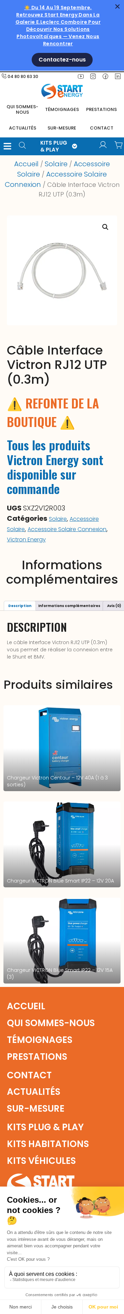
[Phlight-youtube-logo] (80, 76)
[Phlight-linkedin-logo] (117, 76)
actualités (22, 128)
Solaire (56, 164)
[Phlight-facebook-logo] (105, 76)
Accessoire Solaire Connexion (67, 529)
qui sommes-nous (51, 1023)
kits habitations (48, 1144)
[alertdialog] (62, 35)
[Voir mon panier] (118, 145)
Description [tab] (19, 605)
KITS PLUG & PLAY (53, 146)
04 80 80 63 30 (23, 76)
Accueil (26, 164)
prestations (101, 109)
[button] (7, 146)
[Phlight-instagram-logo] (93, 76)
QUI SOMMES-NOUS (22, 109)
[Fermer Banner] (117, 6)
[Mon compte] (103, 145)
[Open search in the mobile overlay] (25, 146)
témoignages (62, 109)
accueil (26, 1006)
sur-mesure (62, 128)
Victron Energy (26, 539)
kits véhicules (41, 1161)
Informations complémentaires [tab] (69, 605)
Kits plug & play (45, 1127)
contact (101, 128)
